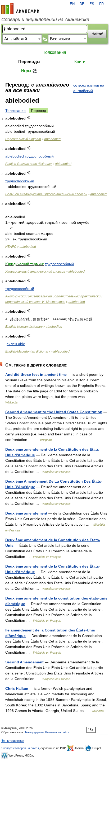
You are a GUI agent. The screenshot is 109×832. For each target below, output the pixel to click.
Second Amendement (24, 662)
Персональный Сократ (23, 139)
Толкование (15, 110)
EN (72, 4)
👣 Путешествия (12, 740)
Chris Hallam (16, 688)
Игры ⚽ (29, 71)
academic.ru (20, 8)
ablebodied (52, 139)
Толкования (54, 52)
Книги (79, 61)
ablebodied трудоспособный (29, 156)
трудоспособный (19, 181)
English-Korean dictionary (24, 327)
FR (101, 4)
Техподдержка (34, 732)
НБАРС (10, 247)
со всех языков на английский (88, 88)
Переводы (29, 61)
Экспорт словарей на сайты (20, 748)
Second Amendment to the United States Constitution (53, 412)
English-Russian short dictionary (28, 164)
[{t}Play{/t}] (29, 118)
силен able (16, 344)
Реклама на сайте (57, 732)
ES (91, 4)
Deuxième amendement (26, 513)
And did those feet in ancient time (36, 374)
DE (82, 4)
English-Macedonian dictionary (27, 351)
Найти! (97, 34)
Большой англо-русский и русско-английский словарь (46, 194)
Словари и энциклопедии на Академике (45, 19)
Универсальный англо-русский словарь (35, 271)
